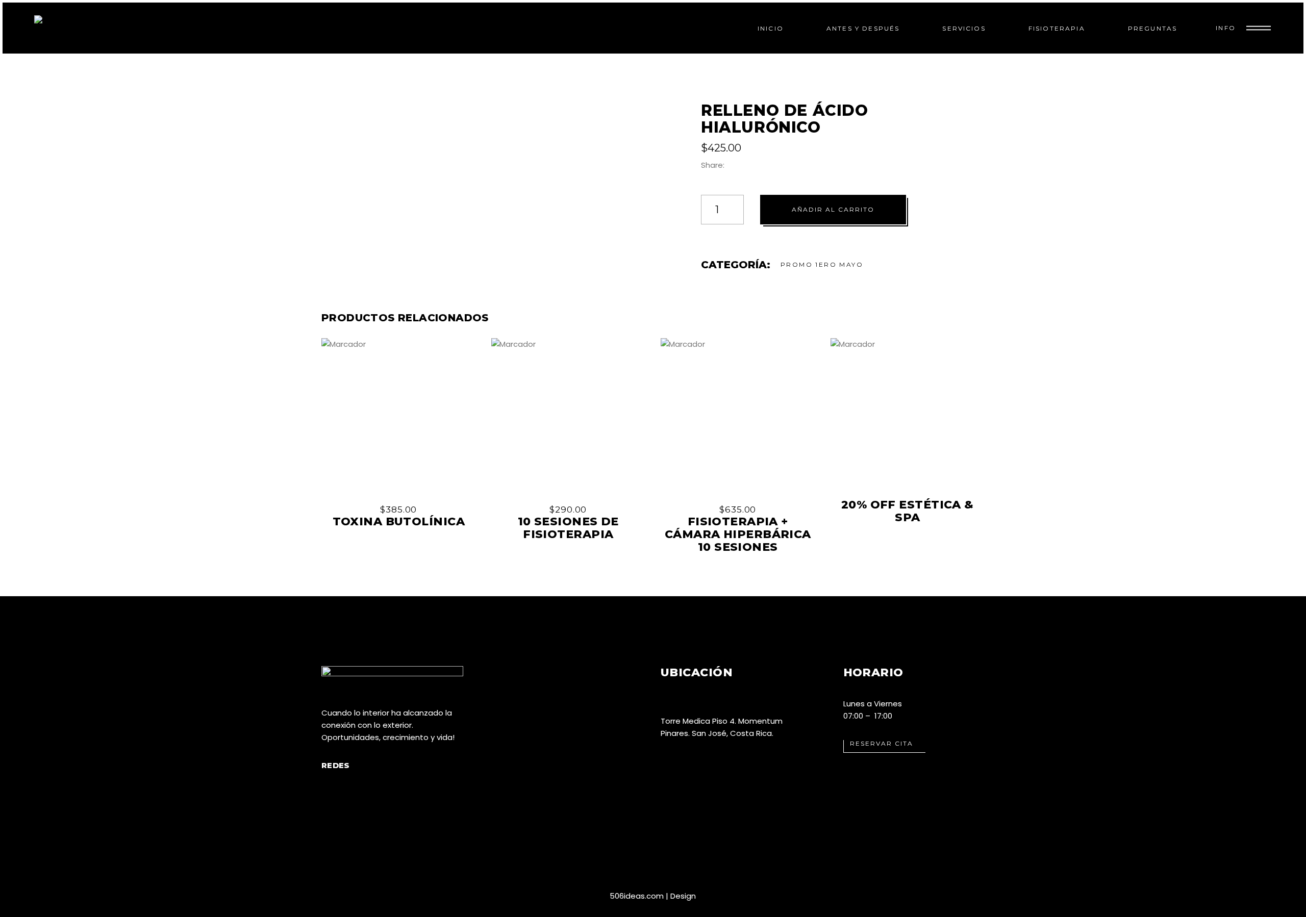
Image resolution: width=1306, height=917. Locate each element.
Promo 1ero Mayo (822, 264)
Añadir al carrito (833, 209)
